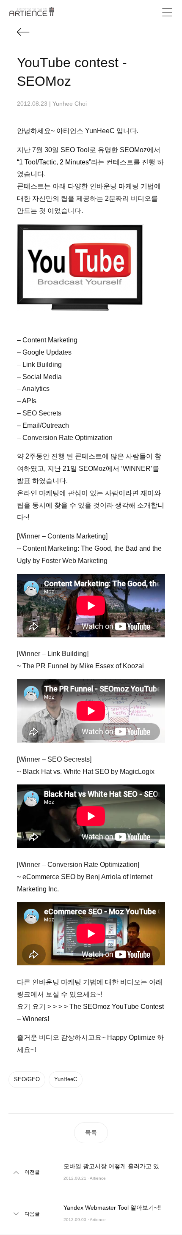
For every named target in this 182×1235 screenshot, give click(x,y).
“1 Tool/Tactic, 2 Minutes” (54, 162)
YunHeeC (65, 1079)
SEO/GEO (27, 1079)
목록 (91, 1132)
